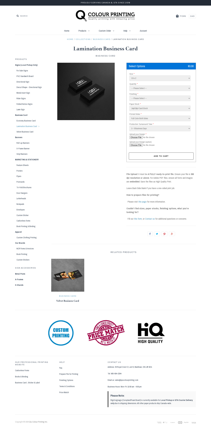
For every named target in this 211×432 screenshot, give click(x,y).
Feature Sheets (23, 165)
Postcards (21, 182)
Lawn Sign (21, 109)
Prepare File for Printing (68, 374)
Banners (18, 137)
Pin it (164, 234)
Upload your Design (137, 134)
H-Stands (19, 285)
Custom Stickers (23, 259)
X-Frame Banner (23, 148)
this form (138, 218)
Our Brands (20, 243)
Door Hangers (22, 193)
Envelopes (21, 209)
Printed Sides (134, 114)
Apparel (18, 232)
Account (143, 30)
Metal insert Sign (23, 93)
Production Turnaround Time (140, 124)
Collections (83, 39)
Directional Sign (23, 82)
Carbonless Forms (22, 370)
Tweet (157, 234)
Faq (60, 368)
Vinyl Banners (22, 154)
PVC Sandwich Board (25, 76)
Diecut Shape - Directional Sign (29, 87)
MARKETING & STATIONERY (27, 159)
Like (150, 234)
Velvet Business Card (67, 301)
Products (83, 30)
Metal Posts (20, 274)
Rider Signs (21, 98)
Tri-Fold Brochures (24, 187)
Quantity (132, 84)
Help (125, 30)
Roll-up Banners (23, 143)
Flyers (19, 176)
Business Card (101, 39)
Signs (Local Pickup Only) (26, 65)
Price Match (64, 392)
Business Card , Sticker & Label (27, 382)
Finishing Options (66, 380)
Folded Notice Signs (24, 104)
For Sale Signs (22, 70)
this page (142, 201)
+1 (172, 234)
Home (66, 30)
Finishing (133, 94)
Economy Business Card (26, 120)
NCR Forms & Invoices (25, 248)
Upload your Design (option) (140, 142)
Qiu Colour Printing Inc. (38, 422)
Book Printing (22, 254)
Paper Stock (134, 104)
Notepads (20, 204)
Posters (20, 170)
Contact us (150, 218)
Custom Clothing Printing (27, 237)
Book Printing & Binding (26, 226)
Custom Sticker (23, 215)
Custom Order (105, 30)
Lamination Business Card (27, 126)
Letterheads (21, 198)
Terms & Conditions (67, 386)
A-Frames (19, 279)
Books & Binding (21, 376)
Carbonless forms (23, 220)
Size (131, 74)
